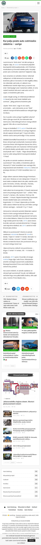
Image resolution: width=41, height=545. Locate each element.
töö (4, 99)
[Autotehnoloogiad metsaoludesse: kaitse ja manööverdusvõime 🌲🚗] (11, 345)
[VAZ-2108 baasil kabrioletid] (7, 448)
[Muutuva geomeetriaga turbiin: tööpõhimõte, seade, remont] (7, 422)
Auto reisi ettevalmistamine (11, 350)
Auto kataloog (7, 471)
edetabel (14, 234)
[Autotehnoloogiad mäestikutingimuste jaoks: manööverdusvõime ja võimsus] (30, 345)
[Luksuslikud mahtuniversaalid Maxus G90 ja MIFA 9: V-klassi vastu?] (7, 457)
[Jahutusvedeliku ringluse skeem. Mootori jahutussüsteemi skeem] (20, 389)
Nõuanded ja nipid (10, 36)
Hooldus (5, 484)
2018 (25, 221)
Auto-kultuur (28, 510)
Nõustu (31, 540)
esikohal (6, 259)
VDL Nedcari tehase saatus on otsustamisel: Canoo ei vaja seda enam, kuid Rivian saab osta (11, 303)
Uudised (5, 479)
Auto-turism (6, 488)
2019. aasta (21, 128)
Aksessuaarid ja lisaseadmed (29, 327)
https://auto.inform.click (19, 524)
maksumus (27, 168)
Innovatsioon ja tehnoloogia (11, 327)
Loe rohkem (21, 543)
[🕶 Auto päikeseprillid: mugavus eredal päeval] (30, 323)
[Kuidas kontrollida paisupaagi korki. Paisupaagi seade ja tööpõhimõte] (7, 431)
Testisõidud (12, 510)
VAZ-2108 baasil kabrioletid (22, 446)
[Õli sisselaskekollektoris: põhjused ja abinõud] (7, 414)
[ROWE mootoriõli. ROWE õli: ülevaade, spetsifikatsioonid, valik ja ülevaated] (7, 439)
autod (17, 65)
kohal (29, 234)
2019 (24, 225)
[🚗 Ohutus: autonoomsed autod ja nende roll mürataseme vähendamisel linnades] (11, 323)
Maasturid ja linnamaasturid (11, 492)
